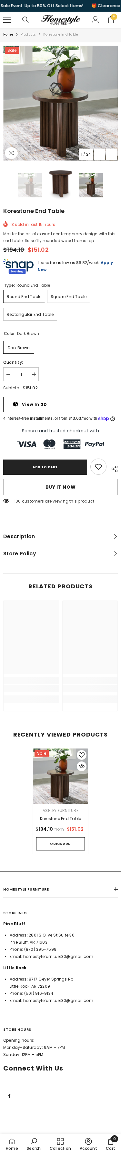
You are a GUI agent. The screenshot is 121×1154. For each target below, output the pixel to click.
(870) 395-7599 (40, 949)
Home (8, 34)
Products (28, 34)
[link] (98, 467)
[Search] (25, 20)
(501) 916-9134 (38, 993)
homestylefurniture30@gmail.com (58, 956)
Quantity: (13, 362)
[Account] (95, 19)
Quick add (60, 843)
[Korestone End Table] (60, 776)
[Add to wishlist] (81, 755)
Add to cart (45, 467)
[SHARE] (112, 468)
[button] (99, 154)
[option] (60, 103)
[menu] (7, 20)
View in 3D (34, 404)
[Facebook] (9, 1096)
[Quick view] (81, 766)
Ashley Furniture (60, 810)
